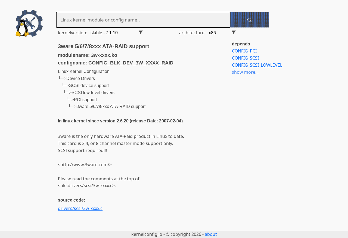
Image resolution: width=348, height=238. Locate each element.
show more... (245, 72)
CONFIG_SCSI (245, 58)
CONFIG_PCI (244, 51)
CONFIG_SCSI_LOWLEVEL (257, 65)
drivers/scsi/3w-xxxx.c (80, 208)
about (211, 234)
